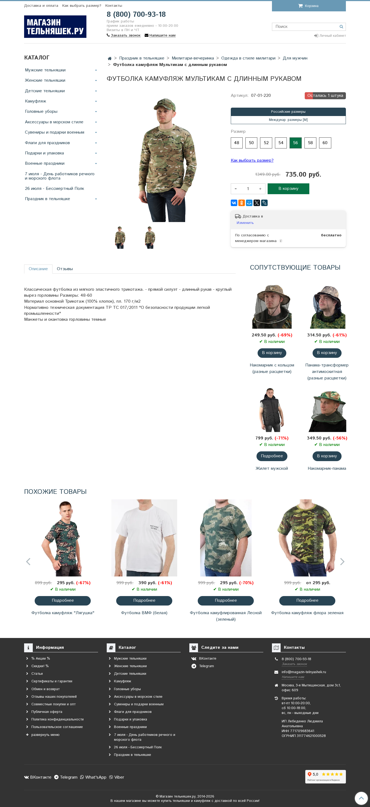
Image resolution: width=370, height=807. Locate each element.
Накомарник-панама (327, 468)
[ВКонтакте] (234, 203)
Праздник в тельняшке (47, 199)
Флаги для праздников (47, 143)
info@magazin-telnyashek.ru (304, 672)
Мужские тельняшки (45, 70)
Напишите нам (293, 677)
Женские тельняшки (45, 80)
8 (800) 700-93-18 (136, 15)
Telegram (68, 777)
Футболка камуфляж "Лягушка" (62, 613)
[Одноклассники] (241, 203)
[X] (257, 203)
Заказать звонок (294, 664)
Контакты (113, 5)
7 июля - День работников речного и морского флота (60, 176)
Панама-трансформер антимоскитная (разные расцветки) (327, 371)
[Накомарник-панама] (327, 409)
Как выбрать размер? (81, 5)
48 (236, 143)
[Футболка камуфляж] (62, 538)
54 (281, 143)
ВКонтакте (40, 777)
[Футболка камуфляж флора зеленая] (307, 538)
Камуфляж (35, 101)
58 (310, 143)
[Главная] (110, 59)
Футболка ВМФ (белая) (144, 613)
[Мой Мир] (249, 203)
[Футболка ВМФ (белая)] (144, 538)
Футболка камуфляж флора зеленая (307, 613)
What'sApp (95, 777)
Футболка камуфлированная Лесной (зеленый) (226, 616)
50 (251, 143)
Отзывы (65, 269)
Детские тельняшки (45, 91)
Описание (38, 269)
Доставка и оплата (41, 5)
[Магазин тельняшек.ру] (55, 25)
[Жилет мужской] (272, 409)
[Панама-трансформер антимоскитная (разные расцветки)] (327, 306)
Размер (238, 132)
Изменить (245, 223)
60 (325, 143)
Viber (118, 777)
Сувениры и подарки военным (54, 132)
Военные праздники (44, 163)
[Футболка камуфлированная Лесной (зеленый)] (225, 538)
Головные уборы (41, 111)
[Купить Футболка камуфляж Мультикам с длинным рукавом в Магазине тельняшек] (149, 237)
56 (295, 143)
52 (266, 143)
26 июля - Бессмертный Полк (54, 189)
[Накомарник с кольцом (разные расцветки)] (272, 306)
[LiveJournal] (264, 203)
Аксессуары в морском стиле (54, 122)
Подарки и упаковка (44, 153)
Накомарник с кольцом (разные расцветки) (272, 368)
